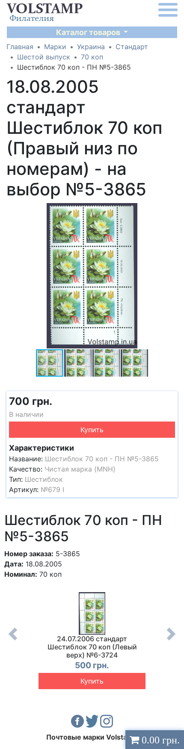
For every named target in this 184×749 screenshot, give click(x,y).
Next (171, 640)
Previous (12, 640)
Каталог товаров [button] (89, 32)
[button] (170, 211)
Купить (92, 429)
